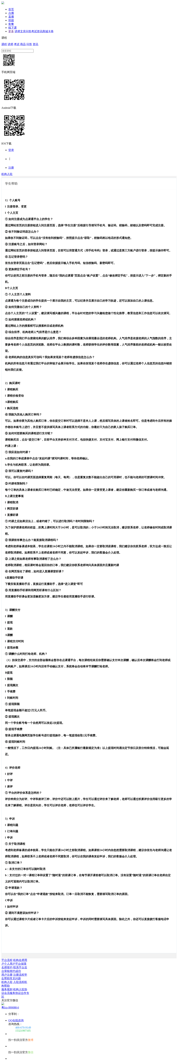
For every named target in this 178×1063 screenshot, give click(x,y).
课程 (4, 44)
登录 (11, 150)
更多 (11, 31)
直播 (11, 16)
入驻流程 (18, 982)
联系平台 (18, 967)
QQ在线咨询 (16, 1020)
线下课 (12, 27)
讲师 (17, 31)
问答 (28, 31)
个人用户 (9, 963)
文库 (23, 31)
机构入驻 (7, 174)
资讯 (39, 31)
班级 (11, 20)
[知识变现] (2, 3)
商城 (45, 31)
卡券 (51, 31)
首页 (11, 9)
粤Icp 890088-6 (10, 1007)
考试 (34, 31)
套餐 (11, 23)
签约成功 (15, 971)
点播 (11, 13)
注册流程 (18, 974)
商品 (23, 44)
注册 (11, 167)
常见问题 (15, 978)
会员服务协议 (12, 993)
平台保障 (20, 963)
